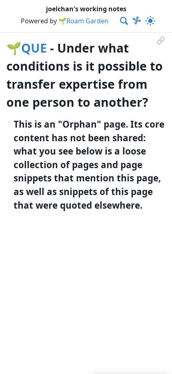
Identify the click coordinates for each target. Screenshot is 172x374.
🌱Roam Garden (83, 20)
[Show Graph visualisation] (136, 21)
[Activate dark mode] (150, 20)
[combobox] (124, 21)
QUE (34, 48)
